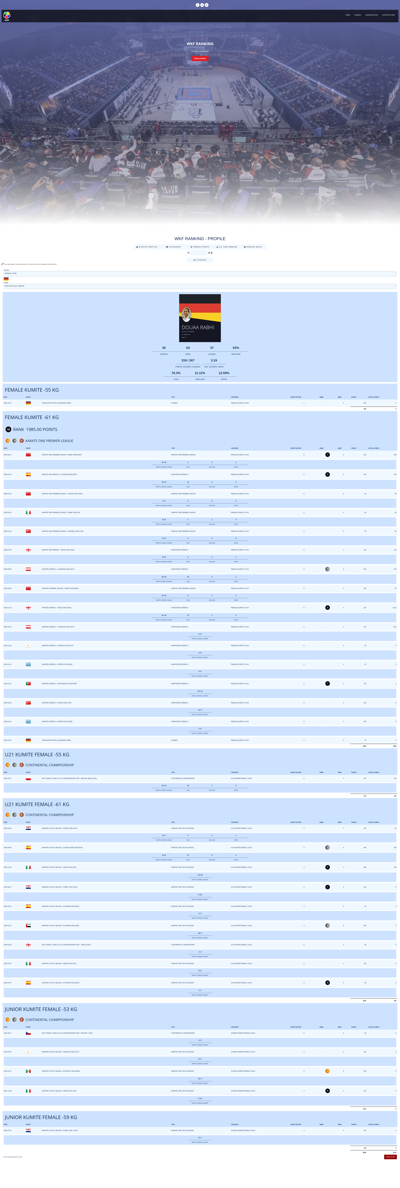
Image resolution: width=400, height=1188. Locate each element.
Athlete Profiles (148, 247)
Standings (201, 260)
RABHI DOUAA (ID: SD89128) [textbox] (14, 286)
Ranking (357, 15)
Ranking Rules (254, 247)
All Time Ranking (227, 247)
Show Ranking (200, 58)
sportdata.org (388, 15)
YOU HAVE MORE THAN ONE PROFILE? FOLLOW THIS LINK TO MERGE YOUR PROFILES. (30, 264)
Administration (372, 15)
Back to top (390, 1157)
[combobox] (200, 273)
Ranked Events (201, 247)
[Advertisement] (200, 1173)
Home (348, 15)
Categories (174, 247)
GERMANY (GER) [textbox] (11, 273)
